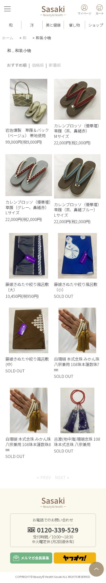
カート (100, 13)
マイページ (84, 13)
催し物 (74, 25)
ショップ (95, 25)
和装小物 (43, 37)
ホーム (8, 37)
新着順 (55, 65)
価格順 (38, 65)
